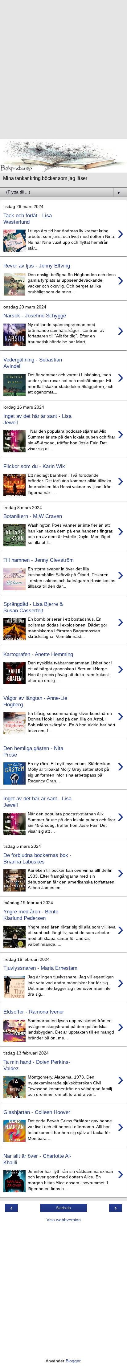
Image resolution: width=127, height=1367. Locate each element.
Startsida (63, 1208)
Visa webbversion (64, 1219)
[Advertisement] (63, 72)
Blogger (73, 1360)
